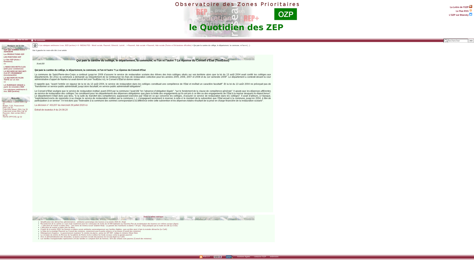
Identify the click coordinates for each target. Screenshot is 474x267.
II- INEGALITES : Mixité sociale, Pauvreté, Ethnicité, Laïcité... (102, 45)
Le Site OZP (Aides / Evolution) (12, 60)
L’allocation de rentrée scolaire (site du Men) (58, 227)
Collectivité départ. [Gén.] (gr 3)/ (15, 109)
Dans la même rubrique (153, 217)
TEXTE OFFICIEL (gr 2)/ (12, 117)
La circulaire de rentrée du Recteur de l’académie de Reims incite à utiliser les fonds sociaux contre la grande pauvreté (86, 235)
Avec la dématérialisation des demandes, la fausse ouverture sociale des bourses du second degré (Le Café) (83, 237)
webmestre (274, 257)
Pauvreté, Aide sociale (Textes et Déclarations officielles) (169, 45)
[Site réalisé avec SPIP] (217, 257)
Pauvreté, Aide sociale (136, 45)
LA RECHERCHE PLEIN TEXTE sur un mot (14, 79)
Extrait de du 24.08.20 (51, 109)
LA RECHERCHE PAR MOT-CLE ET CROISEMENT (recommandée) (15, 73)
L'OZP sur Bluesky (459, 15)
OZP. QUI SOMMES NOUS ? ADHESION (15, 51)
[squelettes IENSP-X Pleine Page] (229, 257)
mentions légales (243, 257)
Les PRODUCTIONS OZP (14, 54)
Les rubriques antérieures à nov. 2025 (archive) (15, 90)
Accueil (12, 40)
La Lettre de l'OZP (459, 7)
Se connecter (39, 40)
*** (5, 64)
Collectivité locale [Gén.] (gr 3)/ (15, 111)
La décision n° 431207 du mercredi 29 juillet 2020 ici (61, 105)
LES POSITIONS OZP (12, 57)
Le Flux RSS (462, 11)
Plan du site (23, 40)
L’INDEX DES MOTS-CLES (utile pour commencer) (15, 68)
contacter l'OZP (260, 257)
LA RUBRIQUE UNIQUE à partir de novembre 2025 (14, 86)
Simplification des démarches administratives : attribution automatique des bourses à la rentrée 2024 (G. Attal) (83, 222)
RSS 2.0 (206, 257)
